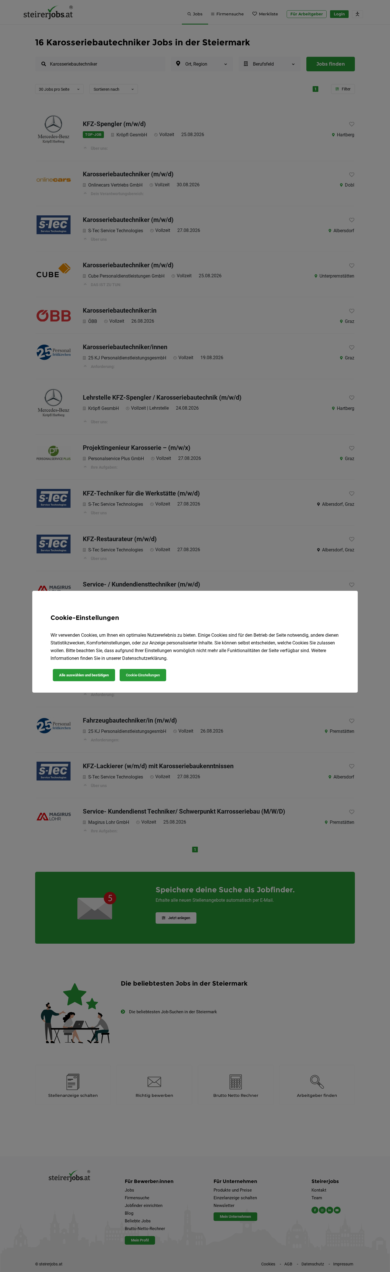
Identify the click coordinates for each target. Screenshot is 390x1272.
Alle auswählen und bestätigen (84, 675)
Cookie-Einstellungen (143, 675)
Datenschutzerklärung (144, 658)
